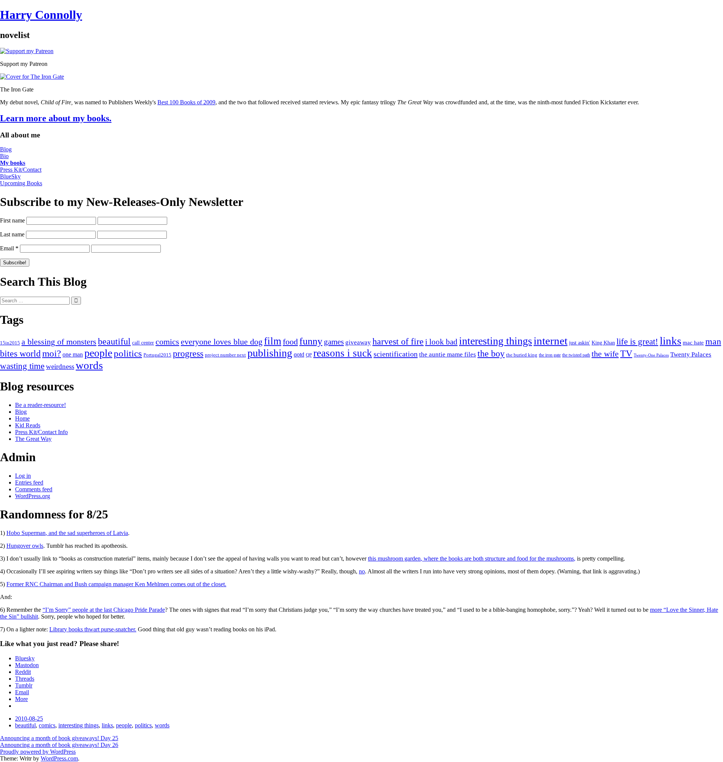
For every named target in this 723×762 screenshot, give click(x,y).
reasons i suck (342, 353)
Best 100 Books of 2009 (186, 102)
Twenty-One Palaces (651, 355)
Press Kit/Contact (20, 169)
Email (9, 248)
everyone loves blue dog (221, 341)
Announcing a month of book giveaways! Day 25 (59, 738)
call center (143, 343)
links (670, 341)
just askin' (579, 343)
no (362, 571)
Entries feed (29, 482)
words (89, 365)
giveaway (358, 342)
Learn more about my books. (55, 118)
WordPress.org (32, 496)
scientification (396, 354)
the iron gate (550, 355)
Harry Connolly (41, 14)
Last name (12, 234)
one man (73, 354)
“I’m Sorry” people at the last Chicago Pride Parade (104, 610)
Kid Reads (27, 425)
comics (167, 341)
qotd (299, 354)
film (272, 341)
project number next (225, 355)
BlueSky (10, 176)
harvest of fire (398, 341)
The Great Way (33, 439)
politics (128, 353)
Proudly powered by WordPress (38, 751)
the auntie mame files (447, 354)
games (334, 341)
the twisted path (576, 355)
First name (12, 220)
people (98, 353)
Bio (4, 156)
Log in (23, 475)
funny (310, 341)
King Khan (603, 343)
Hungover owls (24, 546)
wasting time (22, 366)
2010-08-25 (29, 718)
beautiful (114, 341)
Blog (6, 149)
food (290, 341)
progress (188, 353)
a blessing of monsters (58, 341)
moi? (51, 353)
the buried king (521, 355)
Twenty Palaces (690, 354)
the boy (491, 353)
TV (626, 353)
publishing (269, 353)
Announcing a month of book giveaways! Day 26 (59, 745)
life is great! (637, 341)
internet (550, 341)
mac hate (693, 343)
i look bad (441, 342)
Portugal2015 (157, 355)
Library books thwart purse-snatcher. (92, 629)
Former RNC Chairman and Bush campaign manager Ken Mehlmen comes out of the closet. (116, 584)
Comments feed (33, 489)
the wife (605, 353)
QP (309, 355)
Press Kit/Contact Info (41, 432)
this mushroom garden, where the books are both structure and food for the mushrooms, (471, 558)
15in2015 (10, 343)
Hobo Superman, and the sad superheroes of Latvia (67, 533)
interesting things (495, 341)
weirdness (60, 366)
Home (22, 418)
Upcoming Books (21, 183)
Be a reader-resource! (40, 405)
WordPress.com (59, 758)
